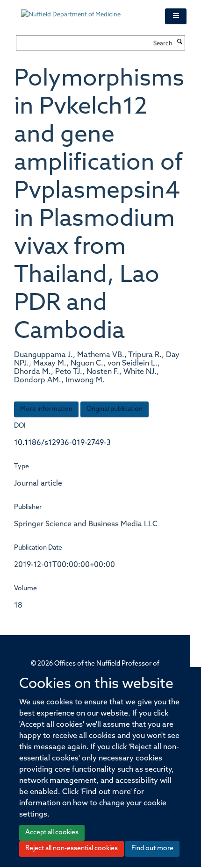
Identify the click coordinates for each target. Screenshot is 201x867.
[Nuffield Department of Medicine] (86, 10)
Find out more (152, 848)
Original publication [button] (114, 409)
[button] (176, 16)
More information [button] (46, 409)
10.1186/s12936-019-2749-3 (62, 443)
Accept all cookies (52, 832)
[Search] (180, 42)
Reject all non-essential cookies (71, 848)
